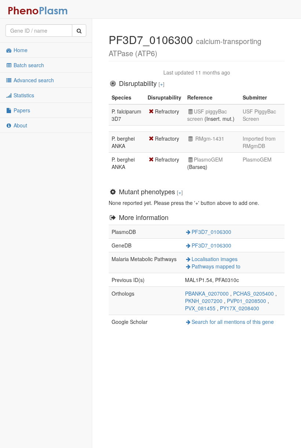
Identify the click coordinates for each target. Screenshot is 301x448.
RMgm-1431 (209, 138)
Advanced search (33, 80)
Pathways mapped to (216, 266)
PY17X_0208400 (239, 308)
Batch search (28, 65)
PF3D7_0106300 (211, 231)
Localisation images (214, 259)
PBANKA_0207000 (207, 293)
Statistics (23, 95)
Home (20, 50)
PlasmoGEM (208, 159)
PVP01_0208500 (246, 300)
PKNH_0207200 (203, 300)
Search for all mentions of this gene (233, 321)
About (19, 125)
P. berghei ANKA (123, 142)
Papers (21, 110)
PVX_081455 (200, 308)
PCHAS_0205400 (253, 293)
